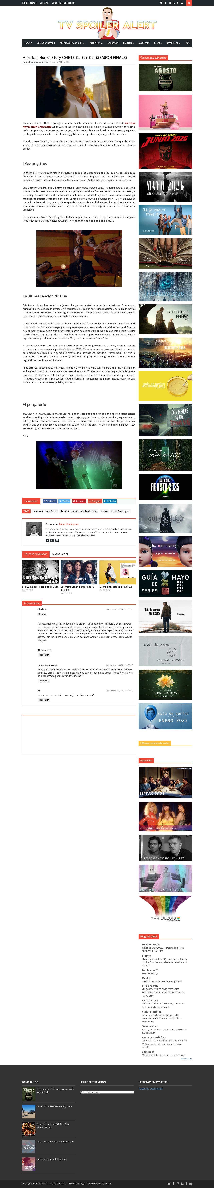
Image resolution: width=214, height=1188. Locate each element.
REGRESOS (112, 43)
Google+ (96, 501)
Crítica (104, 511)
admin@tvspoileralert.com (99, 1184)
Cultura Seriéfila (151, 1011)
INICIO (28, 43)
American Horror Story (45, 511)
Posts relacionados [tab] (36, 554)
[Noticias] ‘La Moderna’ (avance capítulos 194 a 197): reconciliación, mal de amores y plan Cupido (164, 1044)
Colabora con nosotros (63, 3)
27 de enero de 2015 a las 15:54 (119, 691)
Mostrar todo (186, 1059)
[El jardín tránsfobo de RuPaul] (117, 572)
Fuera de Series (151, 944)
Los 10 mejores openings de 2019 (40, 586)
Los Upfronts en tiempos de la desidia (77, 588)
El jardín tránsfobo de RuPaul (115, 586)
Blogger (83, 1184)
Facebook (51, 501)
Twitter (66, 501)
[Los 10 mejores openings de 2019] (40, 572)
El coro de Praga (150, 973)
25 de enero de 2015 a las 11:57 (119, 665)
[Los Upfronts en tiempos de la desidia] (79, 572)
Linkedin (111, 501)
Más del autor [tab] (60, 554)
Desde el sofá (150, 970)
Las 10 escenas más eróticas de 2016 (55, 1141)
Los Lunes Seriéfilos (154, 1037)
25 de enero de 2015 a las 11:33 (119, 610)
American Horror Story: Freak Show (79, 511)
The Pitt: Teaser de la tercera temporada (161, 981)
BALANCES (128, 43)
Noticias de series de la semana (52, 1159)
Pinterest (80, 501)
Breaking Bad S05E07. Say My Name (54, 1106)
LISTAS (158, 43)
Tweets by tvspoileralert (151, 1088)
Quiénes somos (29, 3)
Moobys (146, 978)
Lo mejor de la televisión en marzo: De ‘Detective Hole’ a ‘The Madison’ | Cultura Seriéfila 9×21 (162, 1018)
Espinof (146, 955)
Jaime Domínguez (32, 62)
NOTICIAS (144, 43)
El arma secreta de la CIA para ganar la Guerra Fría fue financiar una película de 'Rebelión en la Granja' (164, 962)
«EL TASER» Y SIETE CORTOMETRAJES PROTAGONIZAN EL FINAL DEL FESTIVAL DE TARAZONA (163, 992)
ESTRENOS (94, 43)
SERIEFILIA (172, 43)
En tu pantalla (150, 1000)
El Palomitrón (150, 986)
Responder (44, 655)
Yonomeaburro (150, 1026)
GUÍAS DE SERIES (46, 43)
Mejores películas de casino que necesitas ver (164, 1055)
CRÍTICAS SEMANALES (71, 43)
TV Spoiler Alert (42, 1184)
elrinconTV (148, 1052)
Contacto (44, 3)
